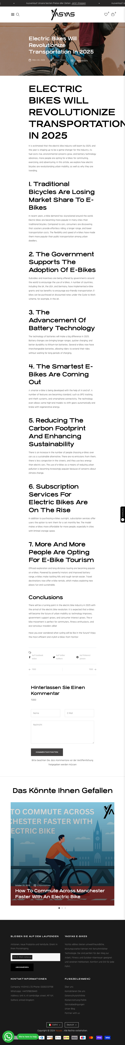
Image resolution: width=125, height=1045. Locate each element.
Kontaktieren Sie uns (75, 991)
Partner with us (72, 1013)
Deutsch (70, 1024)
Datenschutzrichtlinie (75, 995)
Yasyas (58, 1030)
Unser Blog (70, 1008)
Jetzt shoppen (68, 3)
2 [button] (62, 908)
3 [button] (65, 908)
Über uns (69, 986)
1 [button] (59, 908)
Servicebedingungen (74, 1004)
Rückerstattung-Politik (75, 1000)
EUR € (55, 1024)
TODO (34, 669)
